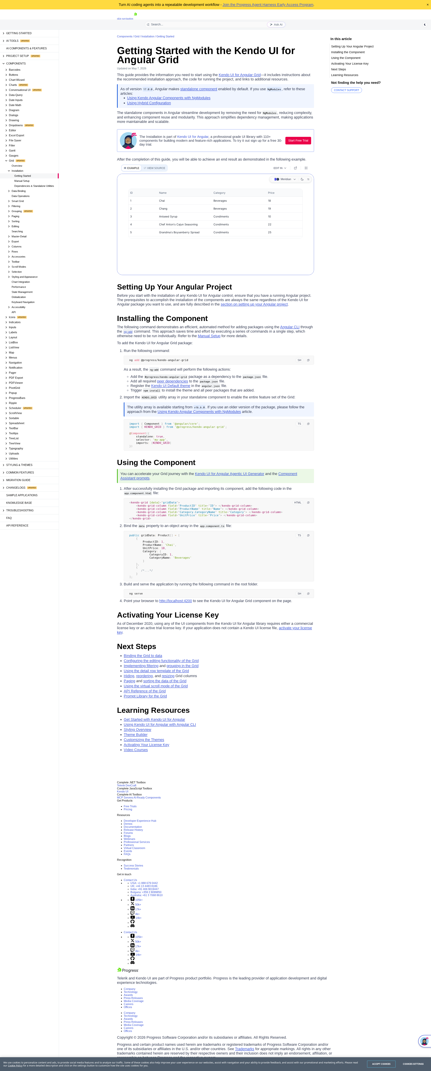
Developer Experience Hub (140, 820)
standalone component (198, 89)
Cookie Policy (15, 1065)
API (14, 312)
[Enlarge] (306, 168)
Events (128, 851)
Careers (128, 1004)
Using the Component (156, 462)
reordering (144, 676)
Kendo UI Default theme (170, 386)
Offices (128, 1007)
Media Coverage (134, 1001)
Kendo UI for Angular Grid (240, 75)
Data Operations (21, 196)
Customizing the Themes (144, 740)
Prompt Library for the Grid (145, 696)
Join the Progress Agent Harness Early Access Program (268, 5)
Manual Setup (21, 180)
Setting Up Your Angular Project (174, 287)
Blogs (127, 836)
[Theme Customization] (308, 179)
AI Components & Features (26, 48)
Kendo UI (122, 791)
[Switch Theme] (425, 24)
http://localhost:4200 (175, 601)
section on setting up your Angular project (254, 304)
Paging (129, 681)
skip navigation (125, 18)
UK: (143, 886)
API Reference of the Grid (145, 691)
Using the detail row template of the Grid (156, 671)
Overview (17, 165)
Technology (131, 992)
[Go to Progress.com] (128, 971)
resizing (168, 676)
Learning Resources (153, 710)
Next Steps (136, 646)
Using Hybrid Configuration (149, 103)
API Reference (17, 525)
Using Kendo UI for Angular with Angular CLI (160, 724)
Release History (133, 829)
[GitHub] (132, 922)
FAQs (127, 854)
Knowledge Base (19, 502)
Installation (147, 36)
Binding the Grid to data (143, 656)
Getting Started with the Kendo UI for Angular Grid (206, 55)
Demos (128, 823)
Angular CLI (290, 327)
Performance (19, 286)
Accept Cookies (381, 1063)
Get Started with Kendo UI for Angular (154, 719)
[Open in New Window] (295, 168)
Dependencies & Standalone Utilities (34, 185)
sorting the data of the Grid (164, 681)
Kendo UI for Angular (192, 137)
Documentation (133, 826)
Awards (128, 995)
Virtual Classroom (134, 848)
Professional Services (137, 842)
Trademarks (244, 1049)
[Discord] (132, 926)
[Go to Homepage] (135, 18)
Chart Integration (21, 281)
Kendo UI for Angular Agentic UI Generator (229, 474)
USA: (144, 883)
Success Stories (133, 865)
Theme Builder (135, 735)
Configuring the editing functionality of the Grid (161, 661)
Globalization (19, 297)
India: (144, 889)
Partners (129, 845)
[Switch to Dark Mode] (302, 179)
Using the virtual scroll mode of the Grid (156, 686)
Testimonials (131, 868)
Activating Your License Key (168, 615)
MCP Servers (125, 797)
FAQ (9, 518)
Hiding (129, 676)
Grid (136, 36)
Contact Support (346, 90)
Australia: (146, 895)
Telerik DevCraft (126, 785)
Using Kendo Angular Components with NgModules (168, 98)
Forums (128, 832)
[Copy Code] (308, 360)
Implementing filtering (141, 666)
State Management (22, 292)
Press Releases (133, 998)
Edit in (278, 168)
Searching (17, 231)
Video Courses (136, 750)
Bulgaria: (145, 892)
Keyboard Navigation (23, 302)
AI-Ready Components (147, 797)
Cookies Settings (413, 1063)
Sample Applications (22, 495)
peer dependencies (172, 381)
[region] (215, 1064)
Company (129, 989)
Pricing (128, 809)
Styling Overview (137, 729)
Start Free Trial (298, 140)
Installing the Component (162, 318)
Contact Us (130, 880)
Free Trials (130, 806)
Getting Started (22, 175)
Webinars (129, 839)
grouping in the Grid (182, 666)
